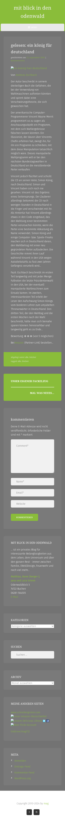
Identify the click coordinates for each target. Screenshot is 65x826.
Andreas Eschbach (26, 75)
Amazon (18, 342)
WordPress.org (22, 778)
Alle (26, 357)
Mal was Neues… (42, 393)
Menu (32, 28)
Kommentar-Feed (24, 772)
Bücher (32, 357)
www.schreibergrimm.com (25, 712)
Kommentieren (18, 60)
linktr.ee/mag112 (20, 731)
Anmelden (20, 760)
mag (46, 803)
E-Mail (14, 596)
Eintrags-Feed (22, 766)
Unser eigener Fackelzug (29, 381)
